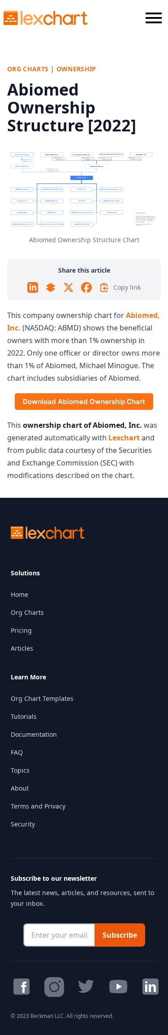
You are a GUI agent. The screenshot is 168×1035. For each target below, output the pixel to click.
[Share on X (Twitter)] (68, 287)
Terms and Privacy (38, 806)
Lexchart (124, 438)
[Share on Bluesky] (50, 287)
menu (153, 18)
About (20, 788)
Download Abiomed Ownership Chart (84, 401)
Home (19, 594)
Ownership (76, 69)
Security (23, 824)
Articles (22, 648)
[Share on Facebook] (86, 287)
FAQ (17, 752)
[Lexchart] (46, 18)
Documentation (34, 734)
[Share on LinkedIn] (32, 287)
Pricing (21, 630)
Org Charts (28, 69)
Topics (20, 770)
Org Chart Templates (42, 698)
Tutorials (24, 716)
